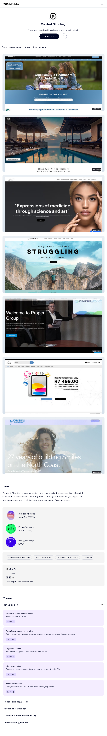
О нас (27, 47)
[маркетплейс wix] (11, 3)
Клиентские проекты (11, 47)
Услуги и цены (39, 47)
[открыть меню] (102, 4)
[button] (53, 82)
